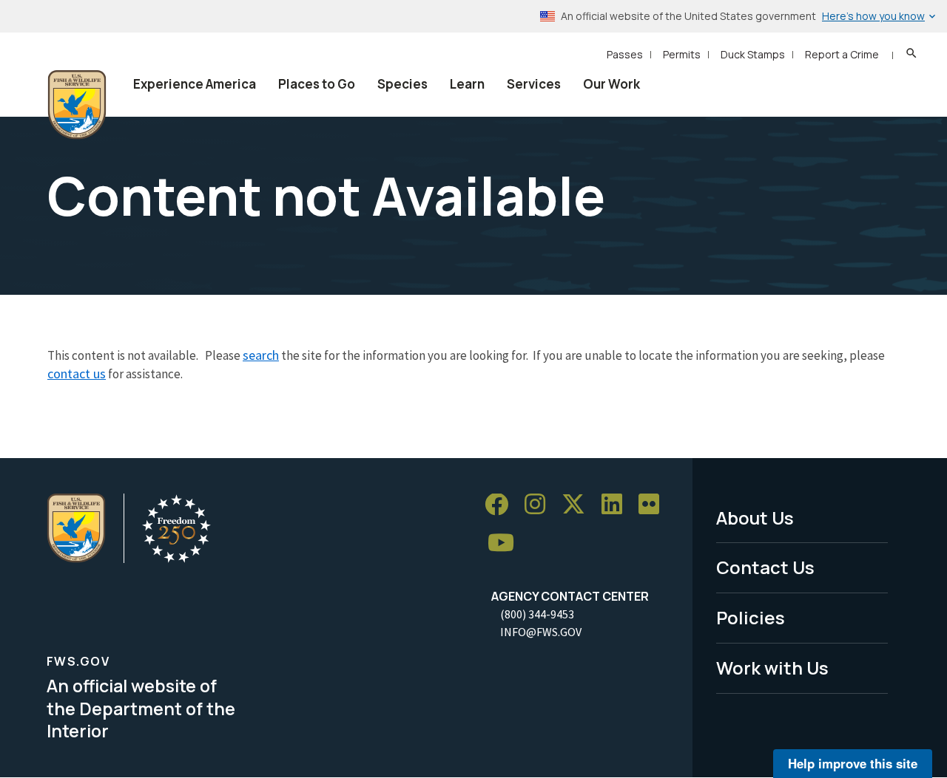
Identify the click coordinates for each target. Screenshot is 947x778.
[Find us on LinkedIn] (617, 505)
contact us (76, 373)
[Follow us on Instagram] (540, 505)
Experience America (194, 83)
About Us (755, 517)
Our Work (611, 83)
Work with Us (772, 667)
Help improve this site (852, 763)
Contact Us (765, 567)
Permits (682, 54)
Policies (750, 617)
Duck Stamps (753, 54)
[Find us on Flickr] (654, 505)
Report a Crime (842, 54)
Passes (625, 54)
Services (534, 83)
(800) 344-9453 (537, 614)
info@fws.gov (541, 631)
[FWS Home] (77, 104)
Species (402, 83)
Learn (467, 83)
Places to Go (316, 83)
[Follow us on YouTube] (506, 542)
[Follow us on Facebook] (502, 505)
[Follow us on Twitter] (579, 505)
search (261, 355)
